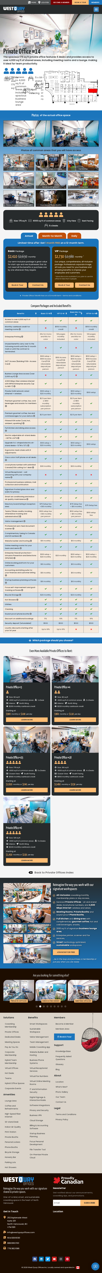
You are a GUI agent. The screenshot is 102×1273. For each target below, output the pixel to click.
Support (58, 1045)
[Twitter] (47, 1259)
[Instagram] (60, 1259)
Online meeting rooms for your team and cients (18, 546)
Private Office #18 (62, 757)
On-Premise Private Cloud (39, 1156)
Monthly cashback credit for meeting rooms (17, 328)
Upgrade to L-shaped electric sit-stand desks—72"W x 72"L (19, 444)
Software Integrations (40, 1105)
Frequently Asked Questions (63, 1058)
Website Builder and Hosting (39, 1053)
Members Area (62, 1029)
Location (60, 1082)
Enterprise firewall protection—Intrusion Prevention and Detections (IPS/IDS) (20, 555)
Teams (8, 1078)
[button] (6, 991)
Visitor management (15, 521)
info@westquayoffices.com (21, 1232)
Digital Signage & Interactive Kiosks (38, 1098)
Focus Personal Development (37, 1143)
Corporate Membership (10, 1053)
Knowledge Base (63, 1051)
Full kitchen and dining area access (20, 429)
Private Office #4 (62, 687)
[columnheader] (20, 313)
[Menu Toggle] (96, 9)
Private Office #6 (14, 828)
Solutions (8, 1017)
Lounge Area (10, 1100)
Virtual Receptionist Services (39, 1069)
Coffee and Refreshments (11, 1107)
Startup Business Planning (37, 1135)
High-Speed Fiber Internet (13, 1115)
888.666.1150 (13, 1243)
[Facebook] (34, 1259)
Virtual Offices (11, 1068)
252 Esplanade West (17, 1217)
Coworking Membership (10, 1025)
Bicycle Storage (13, 595)
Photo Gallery (62, 1092)
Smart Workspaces (38, 1024)
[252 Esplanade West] (4, 1217)
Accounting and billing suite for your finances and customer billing (20, 572)
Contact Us (61, 1102)
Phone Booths (11, 1147)
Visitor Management (39, 1037)
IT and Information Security (38, 1090)
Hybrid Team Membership (11, 1061)
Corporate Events (13, 1088)
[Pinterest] (67, 1259)
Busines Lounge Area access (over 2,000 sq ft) (20, 375)
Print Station (10, 1132)
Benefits (33, 1017)
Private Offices (12, 1032)
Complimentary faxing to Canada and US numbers (20, 534)
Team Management (39, 1042)
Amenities (9, 1094)
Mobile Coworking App (40, 1047)
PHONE (33, 2)
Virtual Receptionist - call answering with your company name (18, 475)
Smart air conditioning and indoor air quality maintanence (19, 498)
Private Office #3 (14, 687)
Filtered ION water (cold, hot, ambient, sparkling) (17, 422)
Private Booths (11, 1137)
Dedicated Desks (12, 1037)
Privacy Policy (62, 1119)
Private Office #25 (14, 757)
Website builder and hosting (18, 541)
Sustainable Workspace (35, 1030)
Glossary (59, 1064)
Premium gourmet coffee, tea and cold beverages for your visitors (20, 414)
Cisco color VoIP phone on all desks (20, 458)
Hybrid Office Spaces (14, 1083)
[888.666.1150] (4, 1242)
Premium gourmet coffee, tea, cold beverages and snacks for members (20, 403)
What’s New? (61, 1087)
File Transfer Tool (38, 1149)
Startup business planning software (20, 581)
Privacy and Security (39, 1110)
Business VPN (36, 1115)
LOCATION (45, 2)
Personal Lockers (12, 1142)
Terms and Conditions (66, 1114)
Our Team (60, 1097)
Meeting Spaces (12, 1042)
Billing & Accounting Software (39, 1127)
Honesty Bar (10, 1157)
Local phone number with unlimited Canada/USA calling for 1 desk (20, 466)
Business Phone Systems (37, 1061)
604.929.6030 (13, 1237)
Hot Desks (9, 1073)
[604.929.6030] (4, 1237)
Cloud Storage (36, 1120)
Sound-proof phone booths (18, 614)
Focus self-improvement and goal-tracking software (20, 588)
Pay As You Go (11, 1047)
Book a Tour (80, 2)
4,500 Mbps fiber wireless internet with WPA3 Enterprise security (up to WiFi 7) (20, 384)
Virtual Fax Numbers (39, 1076)
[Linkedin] (41, 1259)
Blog (58, 1069)
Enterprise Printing (14, 336)
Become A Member (61, 2)
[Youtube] (54, 1259)
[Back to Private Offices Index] (31, 872)
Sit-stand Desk (11, 1122)
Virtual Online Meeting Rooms (40, 1082)
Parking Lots (10, 1162)
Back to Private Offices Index (54, 872)
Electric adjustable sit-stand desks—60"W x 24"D (20, 436)
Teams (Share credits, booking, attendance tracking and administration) (18, 514)
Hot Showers (11, 599)
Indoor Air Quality (13, 1127)
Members (95, 2)
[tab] (29, 236)
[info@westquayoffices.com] (4, 1232)
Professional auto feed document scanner (20, 527)
